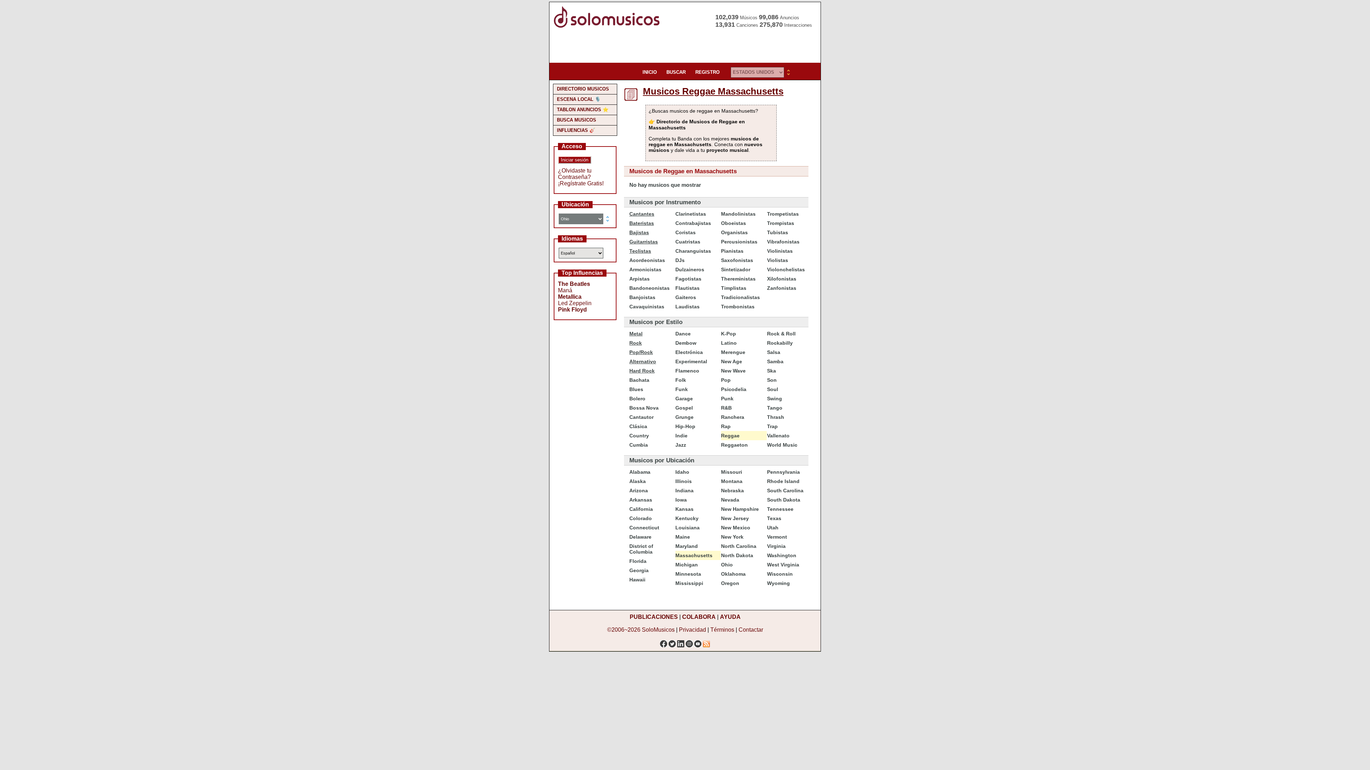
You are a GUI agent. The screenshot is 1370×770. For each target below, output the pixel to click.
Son (772, 380)
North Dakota (737, 555)
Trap (772, 426)
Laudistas (687, 306)
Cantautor (641, 417)
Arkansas (640, 500)
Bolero (637, 398)
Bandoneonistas (649, 288)
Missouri (731, 472)
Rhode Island (783, 481)
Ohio (727, 565)
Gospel (684, 408)
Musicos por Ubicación (661, 460)
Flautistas (687, 288)
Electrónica (689, 352)
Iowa (681, 500)
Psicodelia (733, 389)
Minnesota (688, 574)
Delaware (640, 537)
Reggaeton (734, 445)
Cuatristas (687, 242)
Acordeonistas (647, 260)
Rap (726, 426)
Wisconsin (780, 574)
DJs (680, 260)
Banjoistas (642, 297)
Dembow (685, 343)
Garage (684, 398)
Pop (726, 380)
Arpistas (639, 279)
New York (732, 537)
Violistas (777, 260)
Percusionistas (739, 242)
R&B (726, 408)
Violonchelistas (786, 269)
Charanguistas (693, 251)
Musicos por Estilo (656, 322)
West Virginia (783, 565)
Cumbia (638, 445)
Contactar (751, 630)
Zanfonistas (781, 288)
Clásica (638, 426)
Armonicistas (645, 269)
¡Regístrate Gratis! (581, 183)
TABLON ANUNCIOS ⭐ (583, 109)
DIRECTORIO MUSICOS (583, 89)
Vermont (777, 537)
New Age (731, 361)
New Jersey (735, 518)
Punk (727, 398)
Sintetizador (735, 269)
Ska (771, 371)
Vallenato (778, 435)
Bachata (639, 380)
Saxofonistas (737, 260)
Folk (680, 380)
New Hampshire (740, 509)
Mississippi (689, 583)
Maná (565, 290)
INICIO (650, 72)
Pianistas (732, 251)
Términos (722, 630)
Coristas (685, 232)
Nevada (730, 500)
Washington (781, 555)
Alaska (637, 481)
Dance (683, 334)
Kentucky (687, 518)
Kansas (684, 509)
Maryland (686, 546)
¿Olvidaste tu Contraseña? (575, 174)
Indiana (684, 490)
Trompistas (780, 223)
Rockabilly (780, 343)
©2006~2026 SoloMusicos (641, 630)
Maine (682, 537)
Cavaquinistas (646, 306)
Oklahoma (733, 574)
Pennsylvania (783, 472)
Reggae (730, 435)
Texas (774, 518)
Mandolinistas (738, 214)
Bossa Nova (644, 408)
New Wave (733, 371)
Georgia (639, 570)
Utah (772, 527)
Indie (681, 435)
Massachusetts (693, 555)
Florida (637, 561)
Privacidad (692, 630)
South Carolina (785, 490)
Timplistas (733, 288)
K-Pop (728, 334)
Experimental (691, 361)
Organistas (734, 232)
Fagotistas (688, 279)
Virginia (776, 546)
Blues (636, 389)
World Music (782, 445)
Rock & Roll (781, 334)
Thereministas (738, 279)
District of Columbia (641, 549)
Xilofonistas (781, 279)
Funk (681, 389)
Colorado (640, 518)
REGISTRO (707, 72)
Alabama (639, 472)
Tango (774, 408)
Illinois (683, 481)
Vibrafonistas (783, 242)
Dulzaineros (689, 269)
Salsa (773, 352)
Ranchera (732, 417)
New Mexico (735, 527)
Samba (775, 361)
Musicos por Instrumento (665, 202)
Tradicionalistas (740, 297)
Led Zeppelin (575, 303)
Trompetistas (783, 214)
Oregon (730, 583)
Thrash (775, 417)
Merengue (733, 352)
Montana (731, 481)
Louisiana (687, 527)
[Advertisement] (683, 46)
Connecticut (644, 527)
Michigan (686, 565)
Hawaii (637, 579)
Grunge (684, 417)
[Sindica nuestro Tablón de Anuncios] (706, 642)
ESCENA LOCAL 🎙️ (579, 99)
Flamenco (687, 371)
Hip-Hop (685, 426)
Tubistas (777, 232)
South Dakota (783, 500)
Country (639, 435)
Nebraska (732, 490)
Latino (729, 343)
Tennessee (780, 509)
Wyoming (778, 583)
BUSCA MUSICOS (576, 120)
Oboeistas (733, 223)
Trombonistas (738, 306)
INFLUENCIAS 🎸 (576, 130)
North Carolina (738, 546)
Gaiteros (685, 297)
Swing (774, 398)
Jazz (680, 445)
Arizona (638, 490)
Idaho (682, 472)
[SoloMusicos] (608, 27)
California (641, 509)
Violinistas (780, 251)
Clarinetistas (690, 214)
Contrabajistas (693, 223)
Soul (772, 389)
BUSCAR (676, 72)
